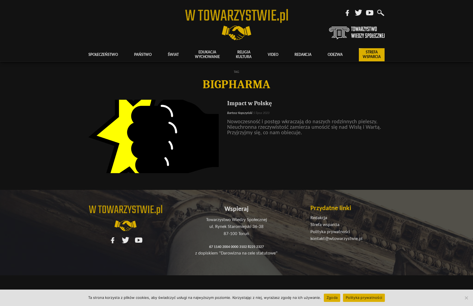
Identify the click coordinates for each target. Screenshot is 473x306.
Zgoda (332, 297)
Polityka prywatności (364, 297)
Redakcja (303, 55)
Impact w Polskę (249, 103)
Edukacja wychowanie (207, 54)
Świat (173, 55)
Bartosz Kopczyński (239, 113)
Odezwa (335, 55)
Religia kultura (244, 54)
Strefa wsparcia (372, 54)
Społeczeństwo (103, 55)
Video (273, 55)
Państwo (143, 55)
